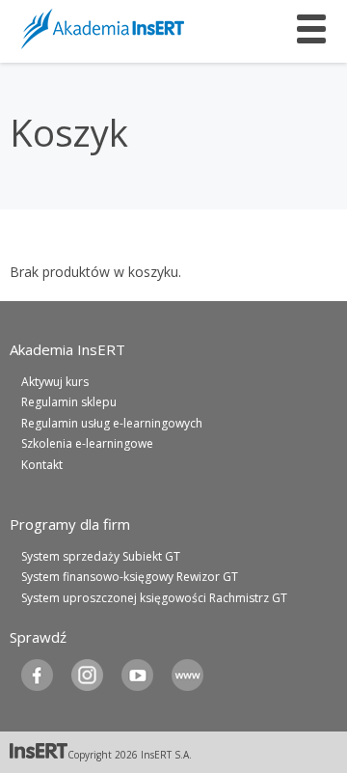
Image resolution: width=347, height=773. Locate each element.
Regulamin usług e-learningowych (111, 423)
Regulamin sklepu (69, 402)
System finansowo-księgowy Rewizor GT (129, 576)
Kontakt (42, 464)
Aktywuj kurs (55, 381)
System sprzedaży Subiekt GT (100, 556)
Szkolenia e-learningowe (87, 443)
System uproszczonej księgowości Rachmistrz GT (154, 598)
